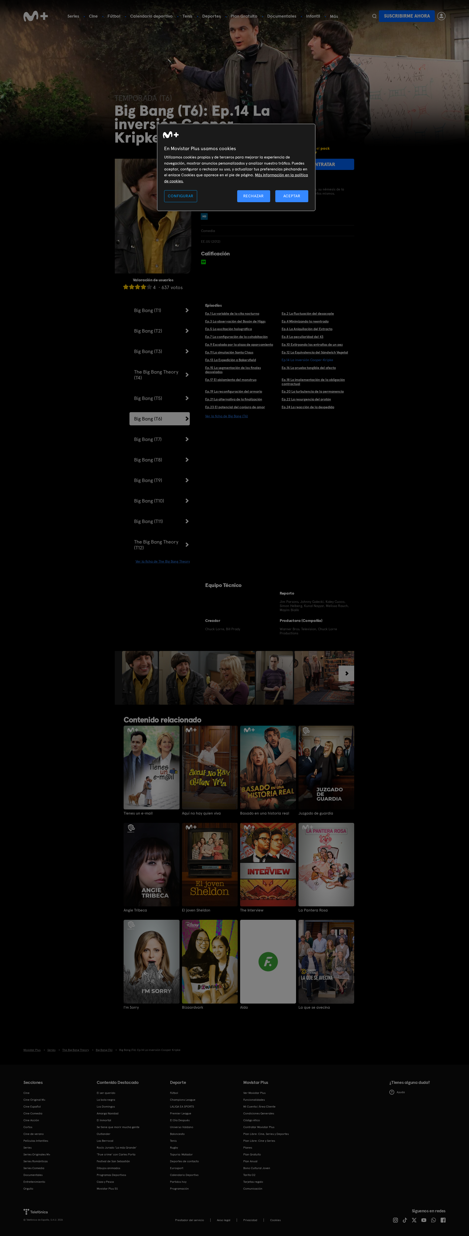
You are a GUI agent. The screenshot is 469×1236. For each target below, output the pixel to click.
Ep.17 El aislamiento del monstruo (230, 380)
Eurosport (176, 1168)
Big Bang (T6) (148, 419)
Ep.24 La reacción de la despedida (308, 407)
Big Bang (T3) (148, 351)
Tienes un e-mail (138, 813)
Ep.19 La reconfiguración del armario (233, 391)
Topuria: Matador (181, 1154)
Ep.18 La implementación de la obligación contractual (313, 382)
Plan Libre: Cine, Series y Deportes (266, 1134)
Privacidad (250, 1220)
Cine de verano (33, 1134)
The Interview (252, 910)
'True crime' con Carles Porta (116, 1154)
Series (73, 16)
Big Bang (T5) (148, 398)
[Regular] (137, 286)
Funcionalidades (254, 1099)
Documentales (281, 16)
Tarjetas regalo (253, 1182)
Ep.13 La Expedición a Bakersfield (230, 360)
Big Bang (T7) (148, 439)
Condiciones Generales (258, 1113)
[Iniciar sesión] (441, 16)
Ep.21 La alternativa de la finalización (233, 399)
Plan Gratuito (244, 16)
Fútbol (113, 16)
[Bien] (143, 286)
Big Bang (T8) (148, 460)
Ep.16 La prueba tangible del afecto (309, 368)
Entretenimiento (34, 1182)
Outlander (103, 1134)
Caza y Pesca (105, 1182)
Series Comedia (33, 1168)
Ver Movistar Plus (254, 1093)
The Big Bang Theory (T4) (156, 375)
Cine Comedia (32, 1113)
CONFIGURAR (180, 196)
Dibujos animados (108, 1168)
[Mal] (131, 286)
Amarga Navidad (107, 1113)
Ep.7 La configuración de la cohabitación (236, 337)
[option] (140, 678)
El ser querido (106, 1093)
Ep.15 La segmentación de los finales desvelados (233, 370)
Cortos (27, 1127)
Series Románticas (35, 1161)
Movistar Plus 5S (107, 1188)
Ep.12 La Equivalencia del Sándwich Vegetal (315, 352)
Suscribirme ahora (407, 16)
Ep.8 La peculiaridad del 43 (302, 337)
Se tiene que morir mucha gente (118, 1127)
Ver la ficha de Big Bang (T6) (226, 416)
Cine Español (32, 1106)
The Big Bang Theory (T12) (156, 545)
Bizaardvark (192, 1007)
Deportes (211, 16)
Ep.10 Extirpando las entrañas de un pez (312, 344)
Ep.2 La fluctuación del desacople (308, 313)
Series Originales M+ (36, 1154)
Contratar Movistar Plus (258, 1127)
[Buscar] (374, 16)
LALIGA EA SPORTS (182, 1106)
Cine (93, 16)
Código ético (251, 1120)
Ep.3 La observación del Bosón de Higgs (235, 321)
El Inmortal (104, 1120)
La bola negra (106, 1099)
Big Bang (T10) (149, 501)
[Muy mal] (125, 286)
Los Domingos (106, 1106)
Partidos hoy (178, 1182)
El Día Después (180, 1120)
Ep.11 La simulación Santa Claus (229, 352)
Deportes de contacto (184, 1161)
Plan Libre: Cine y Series (259, 1140)
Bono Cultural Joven (256, 1168)
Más (334, 16)
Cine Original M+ (34, 1099)
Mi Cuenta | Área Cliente (259, 1106)
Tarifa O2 (249, 1175)
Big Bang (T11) (148, 521)
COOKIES (275, 1220)
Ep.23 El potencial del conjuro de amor (235, 407)
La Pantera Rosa (313, 910)
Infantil (313, 16)
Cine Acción (31, 1120)
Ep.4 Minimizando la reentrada (305, 321)
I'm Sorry (131, 1007)
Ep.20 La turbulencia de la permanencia (313, 391)
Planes (247, 1147)
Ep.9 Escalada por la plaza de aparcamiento (239, 344)
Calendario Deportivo (184, 1175)
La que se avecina (314, 1007)
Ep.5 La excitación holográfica (228, 329)
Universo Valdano (181, 1127)
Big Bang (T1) (147, 310)
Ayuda (401, 1092)
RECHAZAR (253, 196)
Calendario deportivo (151, 16)
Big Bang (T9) (148, 480)
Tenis (187, 16)
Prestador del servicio (189, 1220)
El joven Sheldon (196, 910)
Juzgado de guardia (315, 813)
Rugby (174, 1147)
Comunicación (252, 1188)
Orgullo (28, 1188)
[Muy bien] (149, 286)
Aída (244, 1007)
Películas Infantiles (35, 1140)
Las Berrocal (105, 1140)
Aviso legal (223, 1220)
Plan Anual (250, 1161)
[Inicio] (35, 16)
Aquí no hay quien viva (201, 813)
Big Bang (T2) (148, 331)
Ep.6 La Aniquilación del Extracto (307, 329)
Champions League (182, 1099)
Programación (179, 1188)
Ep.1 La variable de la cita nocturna (232, 313)
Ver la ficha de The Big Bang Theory (163, 561)
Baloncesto (177, 1134)
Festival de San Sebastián (113, 1161)
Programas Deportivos (111, 1175)
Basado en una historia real (264, 813)
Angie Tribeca (135, 910)
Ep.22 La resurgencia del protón (306, 399)
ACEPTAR (291, 196)
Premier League (180, 1113)
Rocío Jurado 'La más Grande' (117, 1147)
